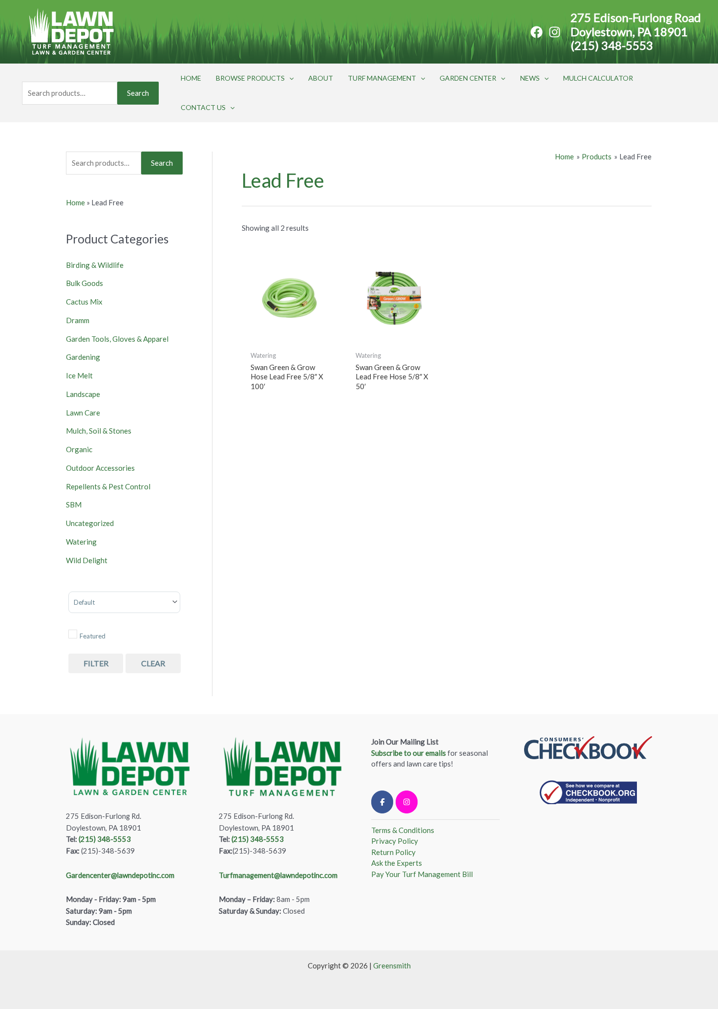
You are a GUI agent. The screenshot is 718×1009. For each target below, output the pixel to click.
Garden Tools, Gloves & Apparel (117, 338)
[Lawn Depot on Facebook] (382, 801)
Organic (79, 449)
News (530, 78)
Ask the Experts (396, 862)
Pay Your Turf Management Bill (422, 874)
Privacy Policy (394, 840)
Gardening (83, 356)
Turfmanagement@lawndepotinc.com (278, 875)
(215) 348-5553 (611, 45)
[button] (289, 78)
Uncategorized (90, 523)
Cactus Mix (84, 301)
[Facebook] (536, 32)
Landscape (83, 394)
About (320, 78)
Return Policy (393, 852)
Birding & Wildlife (95, 265)
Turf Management (382, 78)
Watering (81, 541)
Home (191, 78)
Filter (96, 663)
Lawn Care (83, 412)
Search (138, 92)
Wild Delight (86, 560)
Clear (153, 663)
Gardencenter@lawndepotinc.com (120, 875)
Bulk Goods (84, 283)
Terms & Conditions (402, 830)
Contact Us (203, 107)
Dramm (77, 320)
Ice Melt (79, 375)
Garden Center (468, 78)
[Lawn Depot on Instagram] (407, 801)
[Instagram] (555, 32)
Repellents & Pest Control (108, 486)
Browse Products (250, 78)
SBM (74, 504)
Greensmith (392, 965)
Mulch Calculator (598, 78)
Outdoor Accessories (100, 467)
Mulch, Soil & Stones (98, 430)
